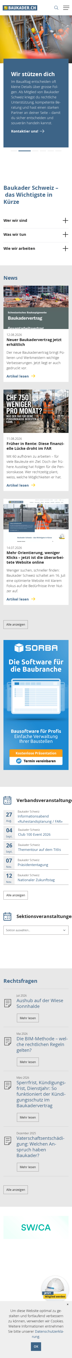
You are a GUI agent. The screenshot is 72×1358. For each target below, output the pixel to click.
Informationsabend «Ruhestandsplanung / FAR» (40, 819)
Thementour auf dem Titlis (39, 849)
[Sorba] (36, 705)
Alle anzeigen (15, 624)
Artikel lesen (18, 376)
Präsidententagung (33, 864)
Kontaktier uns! (24, 131)
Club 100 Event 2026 (34, 834)
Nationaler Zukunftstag (36, 880)
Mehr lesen (28, 1018)
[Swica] (36, 1227)
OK (36, 1346)
